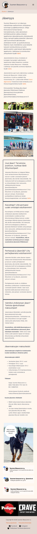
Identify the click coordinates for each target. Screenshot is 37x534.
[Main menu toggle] (33, 5)
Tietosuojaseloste (11, 523)
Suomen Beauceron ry (18, 5)
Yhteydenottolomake (24, 523)
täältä (19, 53)
